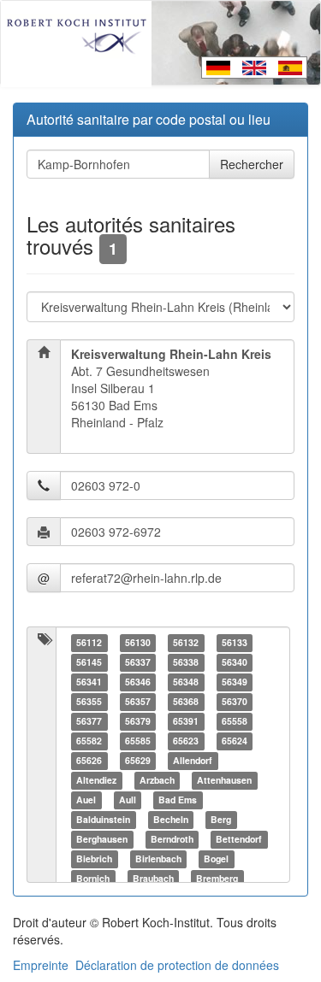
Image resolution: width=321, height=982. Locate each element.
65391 (186, 720)
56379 (138, 720)
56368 (186, 701)
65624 (234, 740)
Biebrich (94, 858)
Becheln (170, 819)
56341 (89, 681)
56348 (186, 681)
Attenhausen (224, 779)
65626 (89, 760)
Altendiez (96, 779)
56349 (234, 681)
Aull (127, 799)
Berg (221, 819)
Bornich (93, 878)
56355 (89, 701)
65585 (138, 740)
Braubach (153, 878)
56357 (138, 701)
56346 (138, 681)
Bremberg (217, 878)
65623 (186, 740)
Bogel (216, 858)
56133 (234, 642)
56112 (89, 642)
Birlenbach (158, 858)
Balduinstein (103, 819)
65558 (234, 720)
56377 (89, 720)
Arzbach (157, 779)
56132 (186, 642)
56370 (234, 701)
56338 (186, 662)
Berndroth (172, 838)
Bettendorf (239, 838)
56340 (234, 662)
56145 (89, 662)
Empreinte (40, 964)
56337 (138, 662)
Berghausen (102, 838)
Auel (86, 799)
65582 (89, 740)
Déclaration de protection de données (177, 964)
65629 (138, 760)
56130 (138, 642)
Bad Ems (177, 799)
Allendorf (192, 760)
